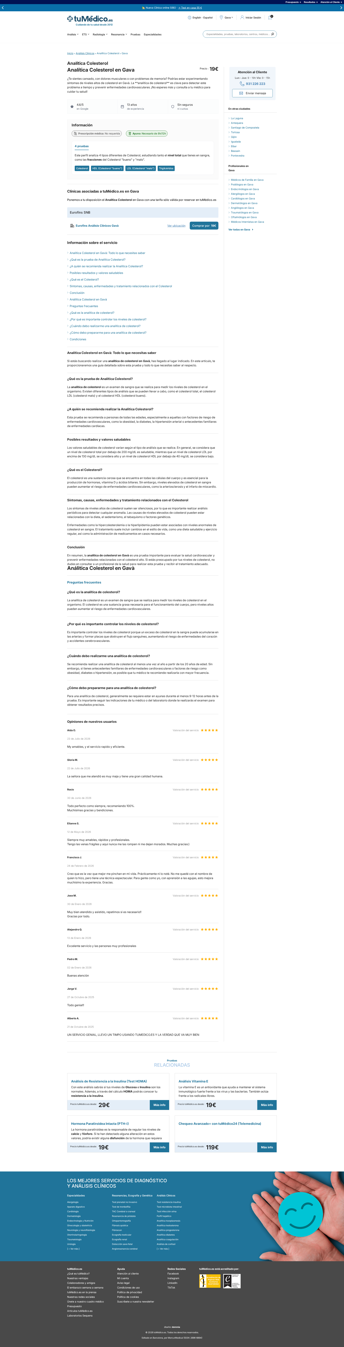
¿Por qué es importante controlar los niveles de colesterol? (108, 319)
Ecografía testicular (121, 1234)
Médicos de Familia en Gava (247, 179)
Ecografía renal (119, 1239)
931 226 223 (255, 84)
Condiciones (78, 339)
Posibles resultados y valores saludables (96, 273)
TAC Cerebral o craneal (123, 1211)
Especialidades (152, 34)
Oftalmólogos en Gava (244, 217)
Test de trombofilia (121, 1206)
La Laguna (237, 118)
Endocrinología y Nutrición (80, 1220)
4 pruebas (82, 146)
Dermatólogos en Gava (244, 203)
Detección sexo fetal (122, 1244)
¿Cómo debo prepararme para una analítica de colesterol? (108, 332)
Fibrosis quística (120, 1225)
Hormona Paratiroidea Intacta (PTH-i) (100, 1124)
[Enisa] (232, 1281)
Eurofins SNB (80, 212)
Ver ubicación (176, 225)
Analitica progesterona (168, 1230)
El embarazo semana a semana (85, 1287)
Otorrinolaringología (77, 1234)
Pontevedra (237, 155)
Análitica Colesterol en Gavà (88, 299)
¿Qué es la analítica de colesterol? (92, 312)
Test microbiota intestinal (169, 1206)
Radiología (99, 34)
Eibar (234, 146)
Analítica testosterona (168, 1225)
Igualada (236, 141)
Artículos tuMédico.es (79, 1310)
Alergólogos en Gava (243, 193)
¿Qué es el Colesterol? (84, 279)
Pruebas (135, 34)
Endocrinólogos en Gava (245, 189)
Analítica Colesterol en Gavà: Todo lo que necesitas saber (107, 253)
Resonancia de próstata (124, 1216)
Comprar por (204, 225)
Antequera (237, 122)
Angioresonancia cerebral (125, 1248)
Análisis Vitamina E (193, 1081)
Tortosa (235, 132)
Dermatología (74, 1216)
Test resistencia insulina (169, 1202)
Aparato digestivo (76, 1206)
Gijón (234, 136)
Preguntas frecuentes (84, 306)
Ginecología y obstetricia (79, 1225)
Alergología (72, 1202)
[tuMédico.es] (90, 19)
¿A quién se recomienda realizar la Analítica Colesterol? (106, 266)
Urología (71, 1244)
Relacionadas (172, 1063)
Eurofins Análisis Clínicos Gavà (97, 225)
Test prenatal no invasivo (124, 1202)
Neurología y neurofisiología (81, 1230)
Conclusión (77, 293)
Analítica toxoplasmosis (168, 1220)
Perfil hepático (164, 1216)
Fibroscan (117, 1230)
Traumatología (74, 1239)
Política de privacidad (129, 1292)
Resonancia (118, 34)
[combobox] (240, 34)
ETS (84, 34)
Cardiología (73, 1211)
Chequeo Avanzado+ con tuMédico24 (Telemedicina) (220, 1124)
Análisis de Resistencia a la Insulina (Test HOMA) (109, 1081)
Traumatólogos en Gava (245, 212)
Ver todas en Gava (239, 229)
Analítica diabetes (166, 1234)
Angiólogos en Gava (242, 207)
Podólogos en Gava (242, 184)
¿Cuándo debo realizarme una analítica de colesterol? (105, 326)
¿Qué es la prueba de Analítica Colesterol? (97, 259)
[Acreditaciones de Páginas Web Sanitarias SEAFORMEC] (210, 1281)
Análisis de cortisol (166, 1244)
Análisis (71, 34)
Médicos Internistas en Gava (247, 221)
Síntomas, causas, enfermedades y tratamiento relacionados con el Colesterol (121, 286)
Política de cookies (128, 1296)
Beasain (235, 150)
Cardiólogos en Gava (243, 198)
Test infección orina (166, 1211)
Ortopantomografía (121, 1220)
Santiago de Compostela (245, 127)
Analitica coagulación (167, 1239)
